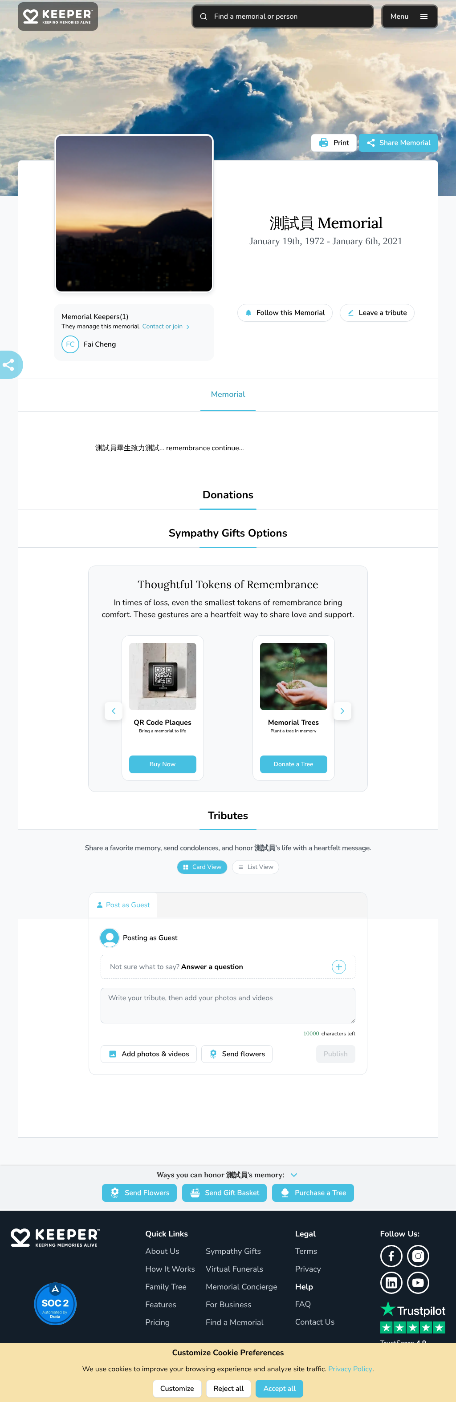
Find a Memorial (235, 1322)
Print (341, 143)
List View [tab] (260, 867)
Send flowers (243, 1054)
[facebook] (391, 1256)
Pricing (157, 1322)
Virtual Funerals (234, 1269)
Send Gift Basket (232, 1193)
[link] (163, 708)
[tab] (123, 905)
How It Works (170, 1269)
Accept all (279, 1389)
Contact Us (315, 1322)
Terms (306, 1251)
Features (160, 1305)
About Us (162, 1251)
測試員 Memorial (326, 223)
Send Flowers (147, 1193)
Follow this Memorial (290, 313)
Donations (228, 495)
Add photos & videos (155, 1054)
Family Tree (166, 1287)
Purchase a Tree (320, 1193)
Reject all (229, 1389)
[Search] (203, 16)
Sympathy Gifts (233, 1251)
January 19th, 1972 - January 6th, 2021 (325, 240)
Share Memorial (405, 143)
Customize (177, 1389)
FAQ (303, 1304)
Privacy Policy (350, 1369)
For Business (229, 1305)
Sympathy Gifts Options (228, 533)
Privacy (308, 1269)
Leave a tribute (383, 313)
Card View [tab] (207, 867)
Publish (336, 1054)
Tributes (228, 816)
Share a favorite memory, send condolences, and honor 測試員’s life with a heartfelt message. (228, 848)
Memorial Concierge (241, 1287)
